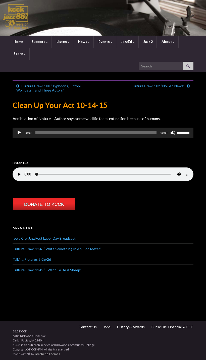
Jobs (106, 327)
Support (38, 42)
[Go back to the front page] (103, 18)
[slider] (184, 132)
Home (18, 42)
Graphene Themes (47, 354)
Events (104, 42)
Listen (62, 42)
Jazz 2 (148, 42)
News (82, 42)
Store (18, 54)
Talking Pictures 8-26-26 (32, 259)
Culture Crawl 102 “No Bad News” (158, 86)
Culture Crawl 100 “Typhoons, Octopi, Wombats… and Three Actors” (48, 88)
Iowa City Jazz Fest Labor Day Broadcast (44, 238)
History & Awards (130, 327)
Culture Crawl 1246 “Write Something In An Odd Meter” (57, 249)
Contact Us (87, 327)
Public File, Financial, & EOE (171, 327)
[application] (103, 133)
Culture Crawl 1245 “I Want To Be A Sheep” (47, 270)
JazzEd (126, 42)
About (167, 42)
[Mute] (172, 132)
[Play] (19, 132)
